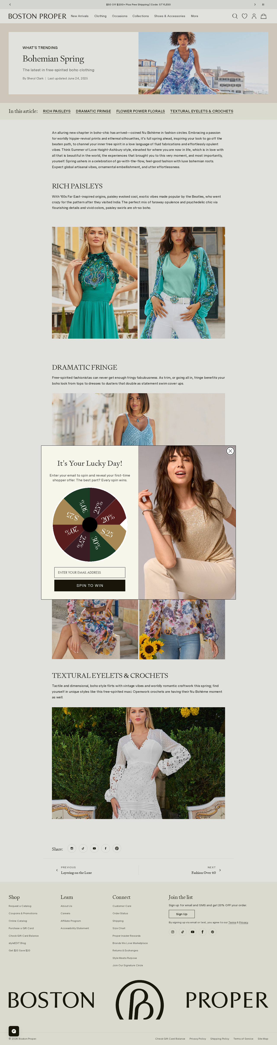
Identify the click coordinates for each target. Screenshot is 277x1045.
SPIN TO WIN (89, 585)
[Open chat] (14, 1031)
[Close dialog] (230, 451)
